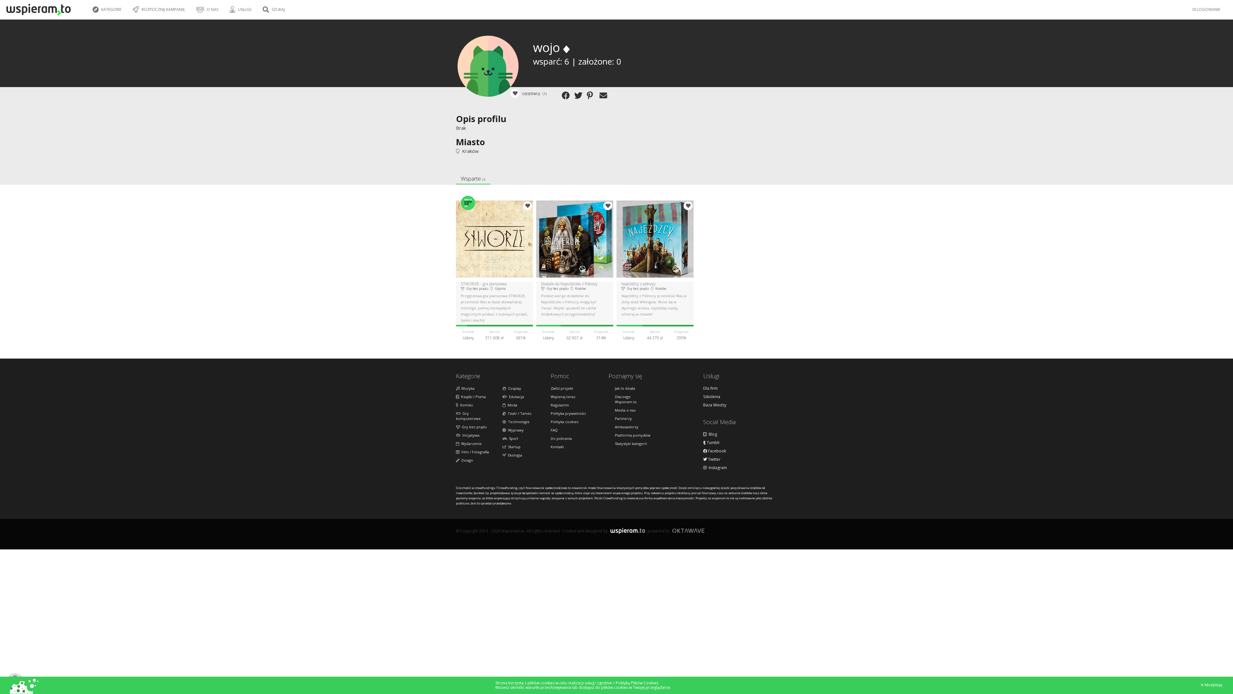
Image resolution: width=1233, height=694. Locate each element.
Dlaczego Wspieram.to (626, 399)
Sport (512, 438)
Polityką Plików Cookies (637, 683)
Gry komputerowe (468, 416)
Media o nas (625, 410)
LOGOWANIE (1208, 9)
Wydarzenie (470, 443)
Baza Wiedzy (714, 405)
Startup (513, 446)
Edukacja (515, 396)
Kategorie (110, 9)
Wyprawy (515, 430)
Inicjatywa (469, 435)
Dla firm (710, 388)
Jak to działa (625, 388)
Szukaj (278, 9)
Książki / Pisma (472, 396)
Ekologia (514, 455)
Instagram (717, 467)
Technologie (517, 421)
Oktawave (688, 531)
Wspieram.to (627, 533)
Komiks (465, 405)
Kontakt (557, 446)
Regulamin (560, 405)
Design (466, 460)
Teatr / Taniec (519, 413)
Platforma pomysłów (633, 435)
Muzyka (467, 388)
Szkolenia (711, 396)
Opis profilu (481, 119)
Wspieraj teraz (563, 396)
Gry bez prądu (473, 426)
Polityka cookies (564, 421)
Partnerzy (623, 418)
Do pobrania (561, 438)
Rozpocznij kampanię (163, 9)
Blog (712, 434)
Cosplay (513, 388)
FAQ (554, 430)
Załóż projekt (562, 388)
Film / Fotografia (474, 451)
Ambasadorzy (626, 426)
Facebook (716, 451)
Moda (511, 405)
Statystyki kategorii (631, 443)
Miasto (470, 142)
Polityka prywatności (568, 413)
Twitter (714, 459)
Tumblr (713, 442)
